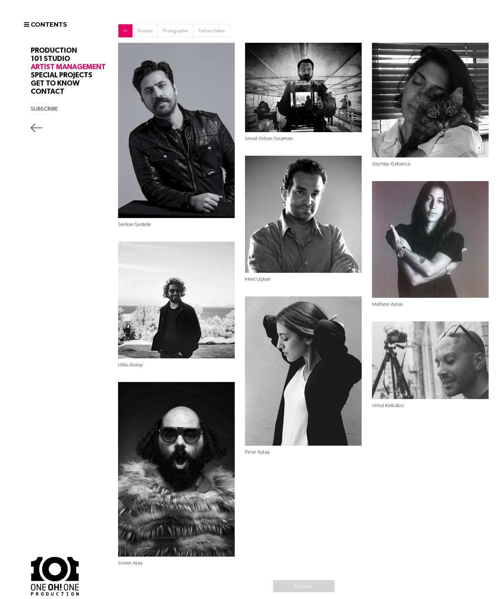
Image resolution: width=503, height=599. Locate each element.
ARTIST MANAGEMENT (68, 67)
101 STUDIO (50, 58)
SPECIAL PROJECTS (61, 75)
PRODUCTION (54, 50)
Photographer (176, 31)
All (125, 31)
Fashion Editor (211, 31)
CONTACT (47, 91)
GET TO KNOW (55, 83)
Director (145, 31)
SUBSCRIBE (44, 109)
